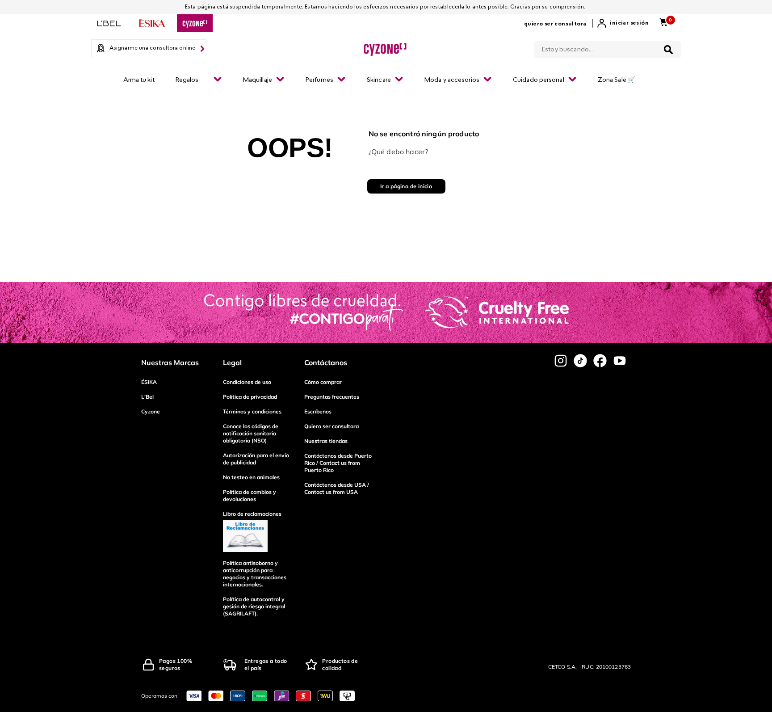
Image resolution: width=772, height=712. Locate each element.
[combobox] (607, 48)
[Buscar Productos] (668, 49)
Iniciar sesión (629, 23)
